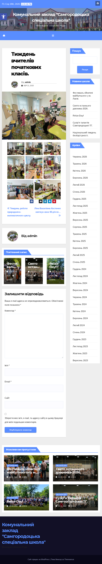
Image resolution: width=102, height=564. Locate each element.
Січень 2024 (79, 332)
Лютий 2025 (79, 255)
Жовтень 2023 (80, 353)
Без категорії (12, 465)
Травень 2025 (80, 234)
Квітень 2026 (79, 171)
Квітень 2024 (79, 311)
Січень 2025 (79, 262)
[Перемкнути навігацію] (53, 35)
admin (28, 82)
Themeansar (69, 559)
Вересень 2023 (80, 360)
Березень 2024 (80, 318)
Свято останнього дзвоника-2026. (70, 470)
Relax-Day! (54, 265)
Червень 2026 (80, 157)
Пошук (76, 50)
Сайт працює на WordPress (39, 559)
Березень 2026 (80, 178)
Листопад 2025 (80, 206)
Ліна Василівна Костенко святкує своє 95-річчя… (47, 210)
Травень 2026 (80, 164)
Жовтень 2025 (80, 213)
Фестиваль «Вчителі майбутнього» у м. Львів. (83, 96)
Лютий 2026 (79, 185)
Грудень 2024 (79, 269)
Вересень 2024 (80, 290)
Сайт (7, 398)
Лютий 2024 (79, 325)
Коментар (10, 311)
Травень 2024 (80, 304)
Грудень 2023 (79, 339)
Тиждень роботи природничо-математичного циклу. (19, 212)
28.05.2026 (13, 506)
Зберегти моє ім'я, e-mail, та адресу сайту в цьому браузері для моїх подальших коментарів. (34, 420)
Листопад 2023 (80, 346)
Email (8, 382)
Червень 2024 (80, 297)
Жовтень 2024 (80, 283)
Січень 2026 (79, 192)
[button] (3, 16)
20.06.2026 (13, 477)
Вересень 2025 (80, 220)
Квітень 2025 (79, 241)
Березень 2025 (80, 248)
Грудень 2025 (79, 199)
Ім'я (7, 365)
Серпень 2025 (80, 227)
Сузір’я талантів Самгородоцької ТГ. (72, 499)
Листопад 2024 (80, 276)
